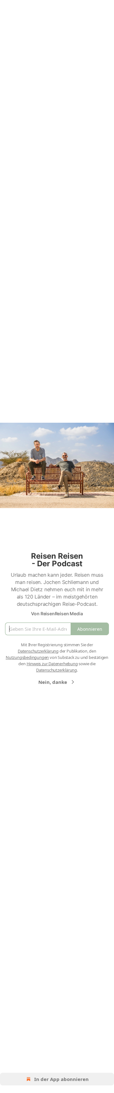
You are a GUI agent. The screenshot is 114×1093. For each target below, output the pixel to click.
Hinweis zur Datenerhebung (52, 663)
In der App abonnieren (61, 1079)
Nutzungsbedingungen (27, 657)
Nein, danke (52, 682)
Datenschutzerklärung (38, 651)
